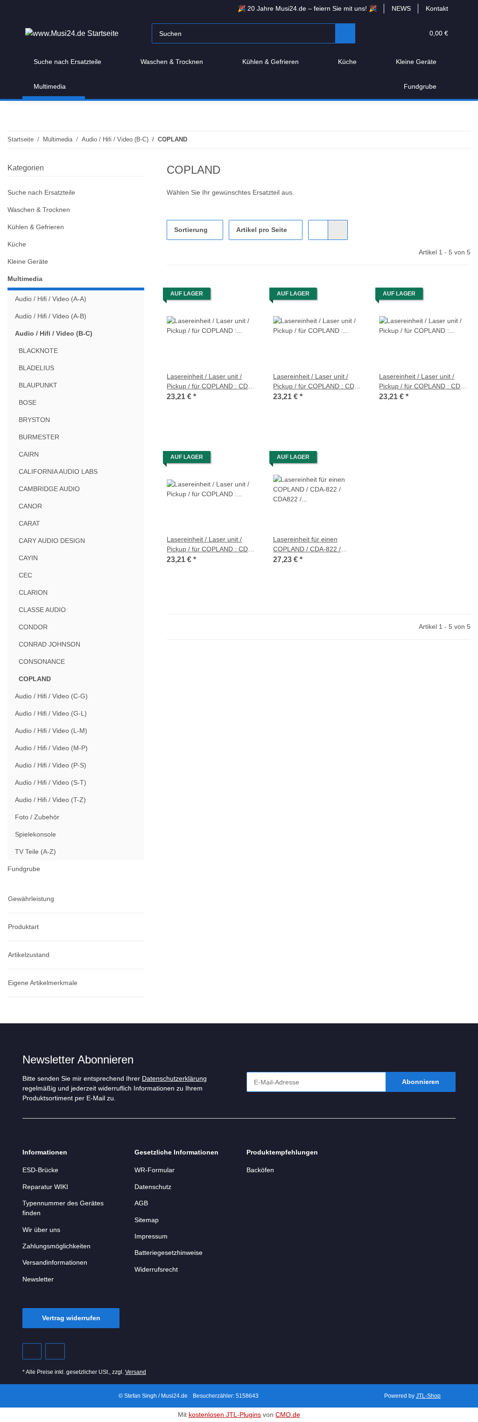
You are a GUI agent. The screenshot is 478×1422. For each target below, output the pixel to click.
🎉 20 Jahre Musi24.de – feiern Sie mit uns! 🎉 (304, 8)
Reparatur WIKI (46, 1187)
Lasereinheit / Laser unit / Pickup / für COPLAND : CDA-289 (211, 544)
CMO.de (289, 1414)
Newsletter (39, 1279)
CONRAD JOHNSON (49, 644)
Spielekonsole (36, 834)
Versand (138, 1372)
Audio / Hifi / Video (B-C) (53, 333)
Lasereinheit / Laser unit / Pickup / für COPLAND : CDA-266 (211, 381)
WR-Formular (155, 1170)
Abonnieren (420, 1081)
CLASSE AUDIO (41, 609)
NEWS (400, 8)
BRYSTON (34, 419)
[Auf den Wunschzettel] (242, 296)
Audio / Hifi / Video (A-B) (52, 316)
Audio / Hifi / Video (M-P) (53, 748)
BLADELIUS (35, 368)
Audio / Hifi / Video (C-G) (52, 696)
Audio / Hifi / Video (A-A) (52, 299)
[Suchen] (346, 33)
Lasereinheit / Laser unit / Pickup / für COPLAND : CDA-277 (317, 381)
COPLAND (34, 679)
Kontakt (436, 8)
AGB (141, 1203)
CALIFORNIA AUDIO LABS (57, 471)
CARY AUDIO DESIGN (51, 540)
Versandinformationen (57, 1262)
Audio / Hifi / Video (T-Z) (51, 799)
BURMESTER (38, 437)
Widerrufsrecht (158, 1269)
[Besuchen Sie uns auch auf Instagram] (54, 1351)
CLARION (33, 592)
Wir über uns (42, 1229)
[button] (381, 33)
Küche (17, 244)
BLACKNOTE (37, 350)
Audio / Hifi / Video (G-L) (52, 713)
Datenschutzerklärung (185, 1078)
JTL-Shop (429, 1396)
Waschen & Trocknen (40, 209)
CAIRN (28, 454)
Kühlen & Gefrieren (37, 227)
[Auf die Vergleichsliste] (218, 296)
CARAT (29, 523)
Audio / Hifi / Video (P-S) (51, 765)
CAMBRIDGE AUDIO (49, 489)
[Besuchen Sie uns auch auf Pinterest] (32, 1351)
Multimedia (25, 279)
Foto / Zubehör (38, 817)
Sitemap (147, 1220)
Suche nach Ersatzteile (42, 192)
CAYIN (28, 558)
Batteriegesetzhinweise (170, 1252)
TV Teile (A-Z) (35, 851)
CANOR (30, 506)
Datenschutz (154, 1187)
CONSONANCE (41, 661)
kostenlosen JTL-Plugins (225, 1414)
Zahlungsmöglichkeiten (58, 1246)
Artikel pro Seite (262, 229)
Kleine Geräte (28, 261)
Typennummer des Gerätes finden (65, 1208)
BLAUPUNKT (37, 385)
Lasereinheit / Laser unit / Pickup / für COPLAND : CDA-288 (423, 381)
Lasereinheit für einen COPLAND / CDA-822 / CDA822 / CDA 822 (308, 544)
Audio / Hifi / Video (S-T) (51, 782)
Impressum (152, 1236)
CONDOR (33, 627)
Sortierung (191, 229)
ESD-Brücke (40, 1170)
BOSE (27, 402)
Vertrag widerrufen (71, 1318)
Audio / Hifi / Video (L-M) (52, 730)
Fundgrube (24, 869)
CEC (25, 575)
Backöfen (260, 1170)
